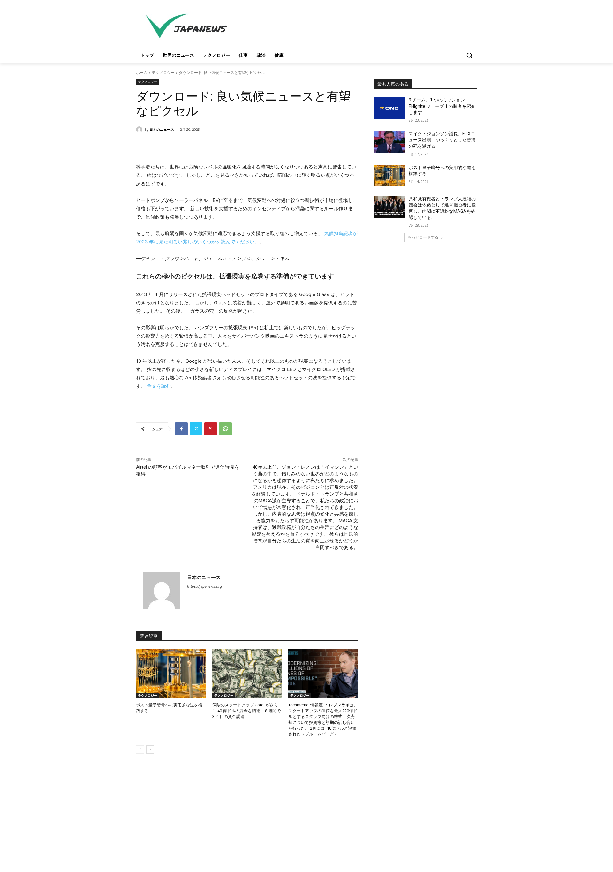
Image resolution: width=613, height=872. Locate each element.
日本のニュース (161, 129)
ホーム (142, 72)
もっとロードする (423, 237)
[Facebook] (181, 428)
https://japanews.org (204, 586)
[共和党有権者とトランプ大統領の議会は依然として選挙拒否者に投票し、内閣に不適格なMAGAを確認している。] (389, 207)
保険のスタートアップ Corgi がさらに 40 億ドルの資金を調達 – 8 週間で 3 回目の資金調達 (246, 711)
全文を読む (159, 386)
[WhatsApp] (225, 428)
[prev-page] (140, 749)
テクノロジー (163, 72)
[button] (469, 55)
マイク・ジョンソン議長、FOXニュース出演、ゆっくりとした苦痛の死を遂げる (442, 140)
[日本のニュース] (140, 129)
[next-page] (150, 749)
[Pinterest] (210, 428)
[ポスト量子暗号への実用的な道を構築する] (171, 673)
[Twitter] (196, 428)
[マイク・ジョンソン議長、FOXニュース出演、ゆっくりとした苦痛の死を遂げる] (389, 142)
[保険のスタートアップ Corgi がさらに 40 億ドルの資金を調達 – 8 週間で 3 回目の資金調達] (247, 673)
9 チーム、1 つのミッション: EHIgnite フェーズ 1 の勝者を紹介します (442, 106)
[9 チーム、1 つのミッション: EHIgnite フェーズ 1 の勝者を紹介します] (389, 108)
